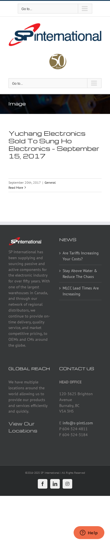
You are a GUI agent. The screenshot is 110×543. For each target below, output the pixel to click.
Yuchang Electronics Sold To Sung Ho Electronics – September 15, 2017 (53, 144)
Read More (15, 187)
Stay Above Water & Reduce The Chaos (80, 273)
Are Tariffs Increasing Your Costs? (81, 255)
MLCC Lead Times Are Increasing (81, 291)
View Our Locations (22, 427)
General (50, 182)
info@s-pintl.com (78, 422)
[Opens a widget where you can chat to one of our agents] (88, 533)
